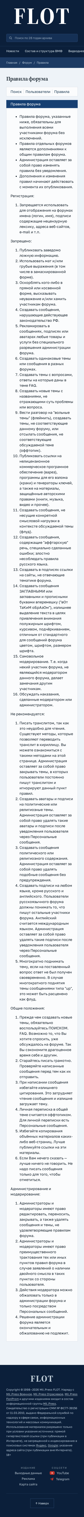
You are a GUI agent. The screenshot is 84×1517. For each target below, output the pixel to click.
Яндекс (41, 1445)
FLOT (42, 16)
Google (53, 1445)
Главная (11, 62)
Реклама (28, 1478)
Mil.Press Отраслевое (48, 1394)
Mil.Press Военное (19, 1394)
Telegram (62, 1479)
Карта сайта (28, 1484)
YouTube (63, 1473)
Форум (27, 62)
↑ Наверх (42, 1503)
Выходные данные (28, 1473)
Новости (12, 51)
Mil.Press (49, 1403)
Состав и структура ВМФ (43, 51)
